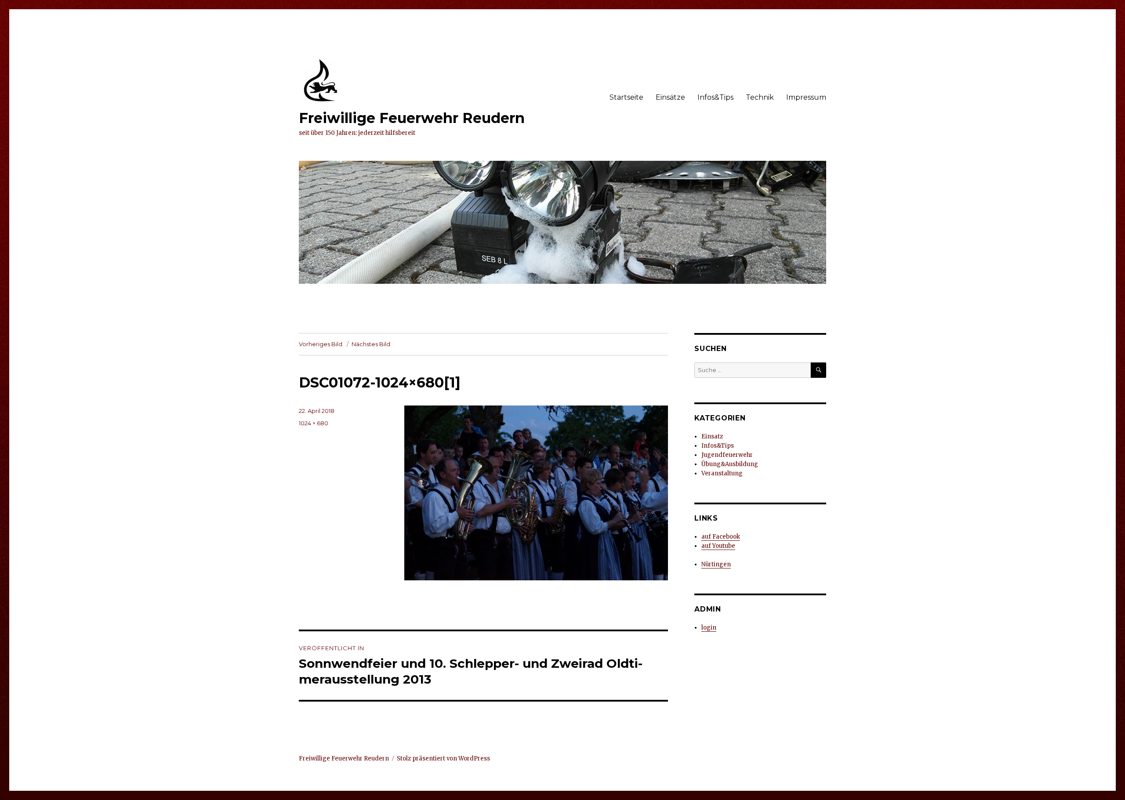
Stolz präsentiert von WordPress (443, 758)
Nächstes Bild (371, 344)
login (708, 627)
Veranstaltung (722, 473)
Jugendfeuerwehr (727, 455)
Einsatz (712, 436)
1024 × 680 (313, 423)
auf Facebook (720, 536)
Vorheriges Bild (320, 344)
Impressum (806, 97)
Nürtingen (716, 564)
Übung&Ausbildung (729, 464)
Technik (760, 97)
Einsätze (670, 97)
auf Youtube (718, 546)
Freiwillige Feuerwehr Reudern (412, 118)
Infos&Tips (715, 97)
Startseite (626, 97)
